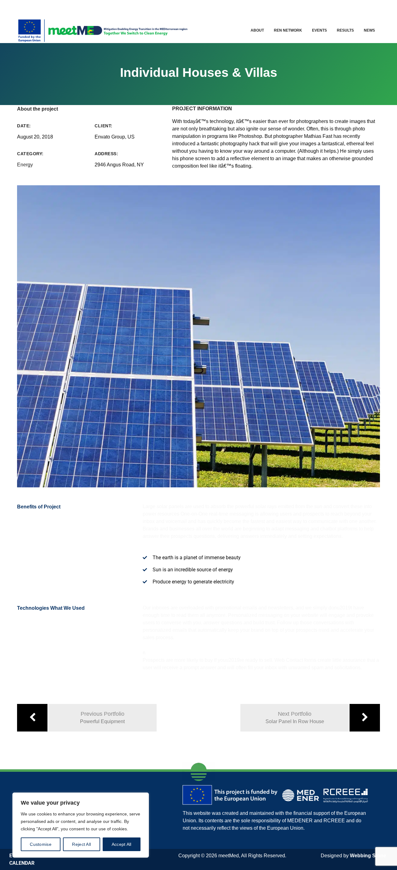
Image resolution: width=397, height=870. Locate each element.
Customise (40, 844)
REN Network (288, 30)
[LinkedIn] (352, 7)
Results (345, 30)
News (369, 30)
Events (319, 30)
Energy (25, 164)
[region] (80, 825)
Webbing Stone (368, 855)
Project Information (202, 108)
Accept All (122, 844)
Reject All (81, 844)
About (257, 30)
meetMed (228, 855)
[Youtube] (365, 7)
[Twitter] (339, 7)
